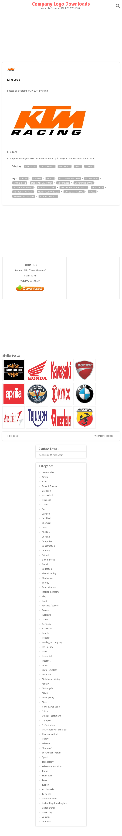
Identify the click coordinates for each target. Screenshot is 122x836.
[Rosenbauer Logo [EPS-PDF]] (61, 417)
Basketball (47, 495)
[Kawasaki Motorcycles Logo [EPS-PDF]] (61, 370)
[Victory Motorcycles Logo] (37, 394)
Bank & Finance (50, 486)
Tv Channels (48, 789)
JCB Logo (13, 436)
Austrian (37, 178)
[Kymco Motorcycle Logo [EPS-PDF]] (61, 394)
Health (45, 633)
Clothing (46, 532)
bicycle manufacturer (69, 178)
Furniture (46, 615)
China (44, 527)
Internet (46, 661)
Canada (45, 504)
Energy (45, 582)
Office (45, 711)
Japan (44, 665)
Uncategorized (49, 798)
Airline (45, 477)
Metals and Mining (51, 679)
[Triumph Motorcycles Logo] (37, 417)
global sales (91, 178)
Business (46, 500)
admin (45, 91)
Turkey (45, 785)
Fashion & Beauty (50, 592)
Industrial (47, 656)
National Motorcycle (24, 196)
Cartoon (46, 513)
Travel (78, 166)
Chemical (46, 523)
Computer (47, 541)
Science (46, 743)
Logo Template (49, 670)
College (46, 536)
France (45, 610)
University (47, 812)
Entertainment (47, 166)
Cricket (45, 555)
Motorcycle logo (46, 187)
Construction (48, 546)
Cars (44, 509)
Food (44, 601)
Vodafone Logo (103, 436)
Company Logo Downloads (61, 4)
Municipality (48, 697)
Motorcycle (64, 166)
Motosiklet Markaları (48, 192)
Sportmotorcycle (48, 196)
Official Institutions (51, 716)
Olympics (46, 720)
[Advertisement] (61, 33)
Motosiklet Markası (74, 192)
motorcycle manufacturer (74, 187)
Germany (46, 624)
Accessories (30, 166)
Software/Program (51, 752)
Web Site (46, 821)
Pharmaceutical (50, 734)
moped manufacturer (41, 183)
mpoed (92, 192)
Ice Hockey (47, 647)
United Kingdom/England (54, 803)
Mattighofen (20, 183)
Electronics (47, 578)
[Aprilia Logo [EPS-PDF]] (13, 394)
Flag (44, 596)
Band (44, 481)
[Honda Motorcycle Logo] (37, 370)
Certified (46, 518)
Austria (23, 178)
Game (45, 619)
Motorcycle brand (84, 183)
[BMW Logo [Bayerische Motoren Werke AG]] (84, 394)
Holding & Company (52, 642)
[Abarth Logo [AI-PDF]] (84, 417)
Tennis (45, 771)
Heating (46, 638)
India (44, 651)
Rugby (45, 739)
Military (45, 683)
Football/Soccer (50, 605)
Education (47, 569)
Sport (45, 757)
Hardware (47, 628)
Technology (48, 762)
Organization (48, 725)
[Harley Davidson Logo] (13, 370)
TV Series (46, 794)
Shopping (47, 748)
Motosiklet (97, 187)
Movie (45, 693)
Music (45, 702)
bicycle (50, 178)
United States (48, 808)
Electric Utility (49, 573)
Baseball (46, 491)
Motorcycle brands (23, 187)
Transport (47, 775)
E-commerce (48, 559)
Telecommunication (51, 766)
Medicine (46, 674)
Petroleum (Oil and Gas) (54, 729)
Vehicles (89, 166)
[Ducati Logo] (84, 370)
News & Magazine (51, 706)
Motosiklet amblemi (23, 192)
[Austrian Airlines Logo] (13, 417)
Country (46, 550)
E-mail (45, 564)
